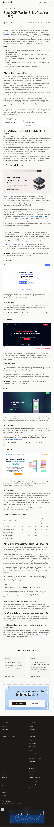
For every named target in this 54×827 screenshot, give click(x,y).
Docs (30, 733)
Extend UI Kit (32, 765)
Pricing (31, 726)
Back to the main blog (11, 8)
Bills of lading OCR (37, 634)
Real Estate (5, 729)
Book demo (35, 703)
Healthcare (5, 726)
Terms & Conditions (34, 777)
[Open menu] (50, 2)
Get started (43, 2)
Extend (5, 196)
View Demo (32, 736)
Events (4, 781)
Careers (4, 777)
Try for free (19, 703)
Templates (32, 729)
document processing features (14, 244)
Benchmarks (32, 743)
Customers (32, 750)
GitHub (4, 795)
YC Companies (33, 753)
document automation (14, 439)
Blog (30, 740)
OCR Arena (32, 768)
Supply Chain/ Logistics (8, 736)
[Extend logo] (7, 2)
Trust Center (32, 787)
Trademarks (32, 784)
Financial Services (7, 733)
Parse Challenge (33, 771)
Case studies (32, 746)
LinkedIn (4, 792)
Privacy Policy (33, 781)
